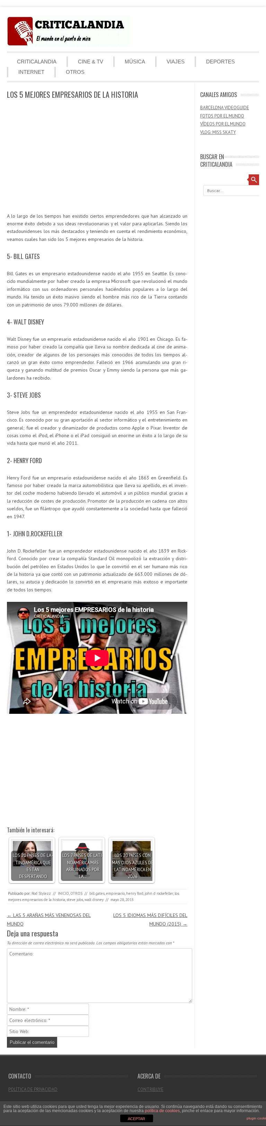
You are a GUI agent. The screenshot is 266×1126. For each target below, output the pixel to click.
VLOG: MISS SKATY (218, 132)
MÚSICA (135, 61)
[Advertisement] (97, 156)
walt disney (94, 899)
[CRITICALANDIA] (68, 45)
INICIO (63, 893)
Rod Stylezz (41, 893)
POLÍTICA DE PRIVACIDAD (32, 1089)
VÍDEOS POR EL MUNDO (223, 124)
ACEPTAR (136, 1119)
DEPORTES (220, 61)
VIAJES (176, 61)
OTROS (75, 72)
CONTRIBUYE (150, 1089)
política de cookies (162, 1110)
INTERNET (31, 72)
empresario (115, 893)
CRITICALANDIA (36, 61)
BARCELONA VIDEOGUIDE (224, 108)
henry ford (134, 893)
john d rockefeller (159, 893)
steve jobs (74, 899)
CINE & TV (90, 61)
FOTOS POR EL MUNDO (222, 116)
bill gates (97, 893)
